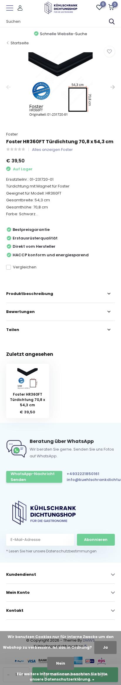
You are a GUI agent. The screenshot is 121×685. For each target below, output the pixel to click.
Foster (12, 134)
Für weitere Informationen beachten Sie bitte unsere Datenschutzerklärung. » (62, 676)
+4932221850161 (83, 474)
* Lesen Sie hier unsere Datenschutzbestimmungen (51, 551)
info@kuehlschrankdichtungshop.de (92, 479)
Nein (60, 663)
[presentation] (8, 87)
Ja (105, 647)
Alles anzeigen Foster (52, 149)
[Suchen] (112, 22)
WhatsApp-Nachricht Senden (33, 476)
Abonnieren (95, 539)
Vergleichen (24, 267)
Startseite (20, 43)
